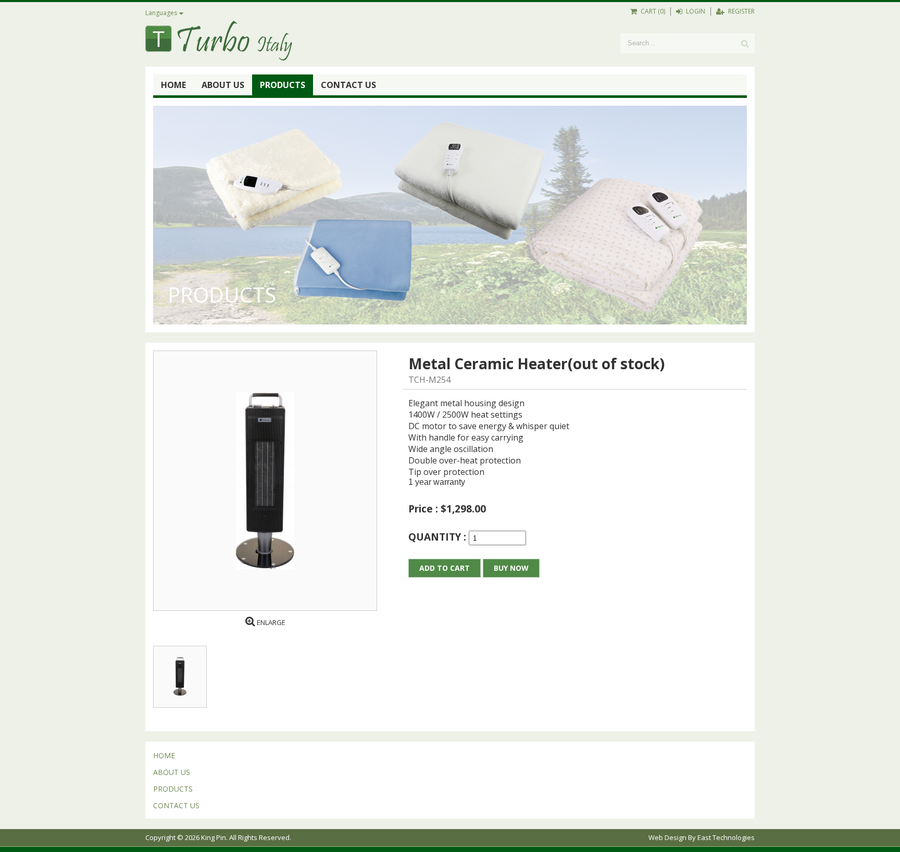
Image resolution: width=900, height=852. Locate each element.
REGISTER (741, 11)
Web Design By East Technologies (701, 837)
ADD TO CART (444, 568)
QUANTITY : (438, 537)
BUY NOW (511, 568)
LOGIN (694, 11)
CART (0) (652, 11)
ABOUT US (223, 85)
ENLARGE (270, 622)
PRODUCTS (282, 85)
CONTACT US (348, 85)
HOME (173, 85)
